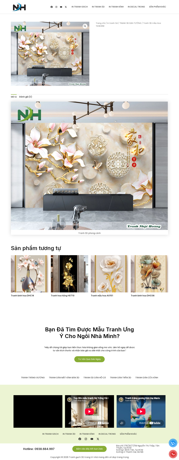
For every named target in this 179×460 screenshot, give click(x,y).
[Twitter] (66, 7)
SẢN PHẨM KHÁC (157, 6)
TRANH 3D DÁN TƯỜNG (130, 23)
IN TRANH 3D (98, 6)
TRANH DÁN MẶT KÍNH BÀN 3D (64, 378)
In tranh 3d (112, 23)
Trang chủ (100, 23)
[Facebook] (52, 7)
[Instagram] (56, 7)
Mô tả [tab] (14, 96)
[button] (85, 26)
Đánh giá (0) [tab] (25, 96)
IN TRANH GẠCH (80, 6)
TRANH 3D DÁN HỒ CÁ (94, 378)
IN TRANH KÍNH (116, 6)
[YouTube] (61, 7)
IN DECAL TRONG (136, 6)
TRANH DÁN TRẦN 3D (120, 378)
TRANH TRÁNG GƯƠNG (33, 378)
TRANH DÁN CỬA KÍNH (146, 378)
